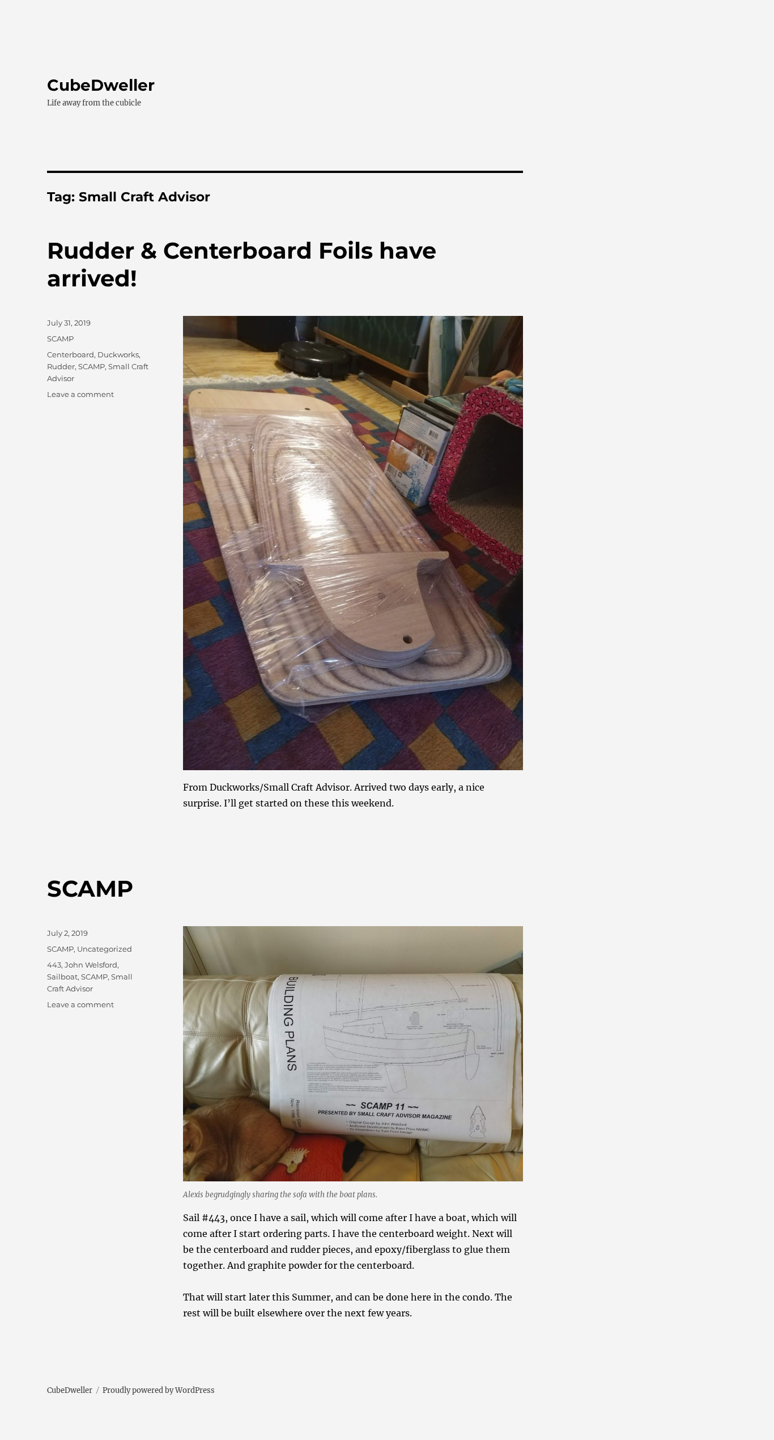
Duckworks (118, 354)
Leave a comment (80, 394)
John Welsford (91, 964)
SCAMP (60, 338)
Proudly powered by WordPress (159, 1390)
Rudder (61, 366)
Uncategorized (104, 948)
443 (54, 964)
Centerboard (70, 354)
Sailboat (62, 976)
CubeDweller (101, 85)
